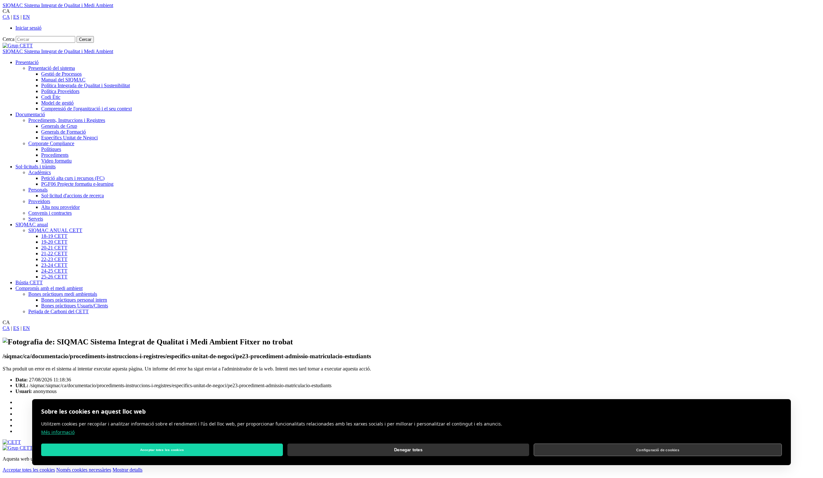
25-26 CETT (54, 276)
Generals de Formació (63, 132)
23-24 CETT (54, 265)
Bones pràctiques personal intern (74, 300)
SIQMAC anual (31, 224)
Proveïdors (39, 201)
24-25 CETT (54, 271)
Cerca (8, 39)
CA (6, 17)
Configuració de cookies (657, 450)
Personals (38, 189)
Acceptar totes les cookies (29, 470)
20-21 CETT (54, 247)
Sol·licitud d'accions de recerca (72, 195)
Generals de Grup (59, 126)
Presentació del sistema (51, 68)
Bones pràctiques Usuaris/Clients (74, 305)
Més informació (58, 432)
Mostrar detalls (127, 470)
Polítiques (51, 149)
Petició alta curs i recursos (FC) (72, 178)
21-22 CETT (54, 253)
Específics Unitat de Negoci (69, 137)
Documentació (30, 114)
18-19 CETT (54, 236)
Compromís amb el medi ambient (49, 288)
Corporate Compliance (51, 143)
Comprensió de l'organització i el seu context (86, 108)
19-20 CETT (54, 242)
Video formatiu (56, 161)
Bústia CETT (29, 282)
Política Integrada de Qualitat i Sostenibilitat (85, 85)
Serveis (35, 218)
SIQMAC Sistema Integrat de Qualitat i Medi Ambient (58, 5)
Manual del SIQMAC (63, 79)
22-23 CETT (54, 259)
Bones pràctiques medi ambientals (62, 294)
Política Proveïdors (60, 91)
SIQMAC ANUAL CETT (55, 230)
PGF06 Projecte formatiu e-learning (77, 184)
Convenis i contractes (50, 213)
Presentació (27, 62)
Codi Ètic (50, 97)
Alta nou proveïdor (60, 207)
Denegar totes (408, 449)
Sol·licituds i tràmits (35, 166)
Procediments (54, 155)
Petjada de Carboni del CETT (58, 311)
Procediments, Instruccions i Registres (66, 120)
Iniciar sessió (28, 28)
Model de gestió (57, 103)
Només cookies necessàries (83, 470)
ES (16, 17)
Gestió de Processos (61, 74)
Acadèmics (39, 172)
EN (26, 17)
